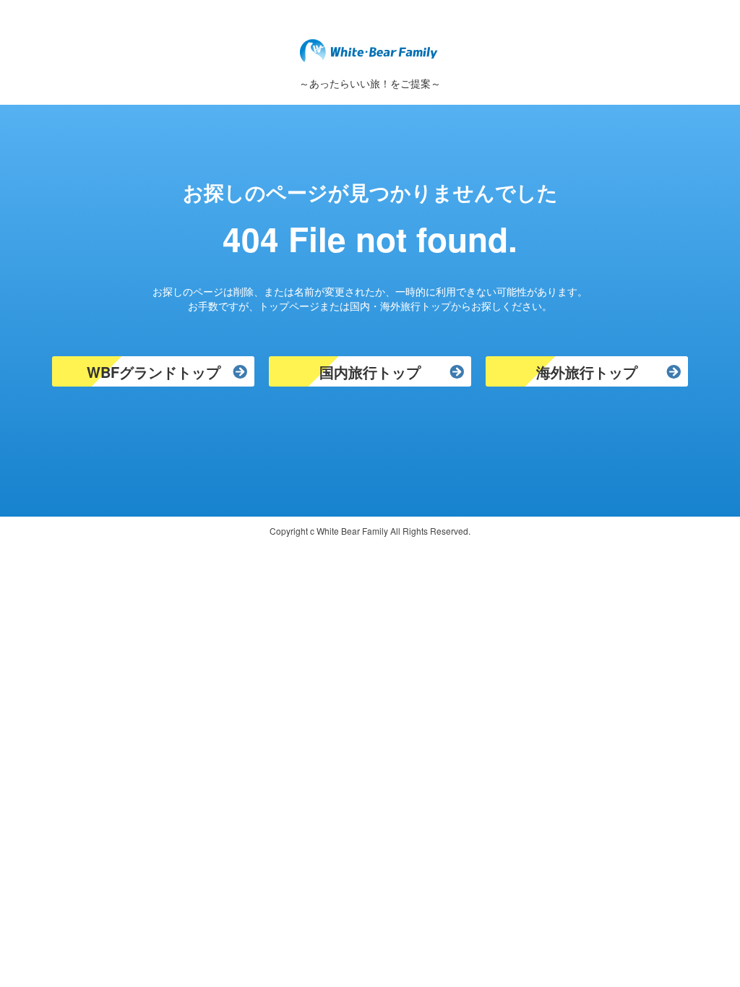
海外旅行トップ (586, 371)
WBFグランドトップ (153, 371)
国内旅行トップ (370, 371)
